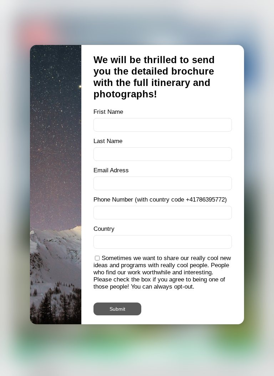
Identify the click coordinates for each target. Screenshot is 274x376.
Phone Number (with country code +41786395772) (160, 199)
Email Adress (111, 170)
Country (104, 228)
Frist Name (108, 111)
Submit (117, 309)
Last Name (107, 141)
